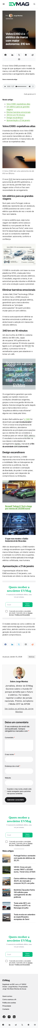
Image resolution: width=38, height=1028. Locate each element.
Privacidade (6, 1006)
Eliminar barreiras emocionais (18, 112)
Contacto (5, 1009)
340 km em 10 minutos (15, 115)
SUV (10, 179)
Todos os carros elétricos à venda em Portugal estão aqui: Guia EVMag (19, 374)
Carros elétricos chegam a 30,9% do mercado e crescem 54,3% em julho (24, 880)
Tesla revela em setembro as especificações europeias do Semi (24, 916)
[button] (3, 4)
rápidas (17, 444)
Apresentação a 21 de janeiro (18, 120)
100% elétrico (29, 436)
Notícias (31, 657)
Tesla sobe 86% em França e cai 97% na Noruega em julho (22, 905)
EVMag (6, 980)
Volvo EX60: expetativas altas (18, 104)
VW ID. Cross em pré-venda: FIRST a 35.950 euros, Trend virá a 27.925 (24, 869)
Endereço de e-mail (12, 766)
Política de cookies (9, 1003)
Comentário (10, 738)
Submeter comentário (15, 800)
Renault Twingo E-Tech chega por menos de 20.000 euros (18, 507)
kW (29, 346)
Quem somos (7, 996)
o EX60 (27, 419)
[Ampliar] (33, 246)
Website (8, 778)
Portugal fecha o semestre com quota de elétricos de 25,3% (24, 858)
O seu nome (10, 754)
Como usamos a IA (9, 999)
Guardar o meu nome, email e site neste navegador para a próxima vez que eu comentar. (19, 791)
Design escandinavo (14, 118)
